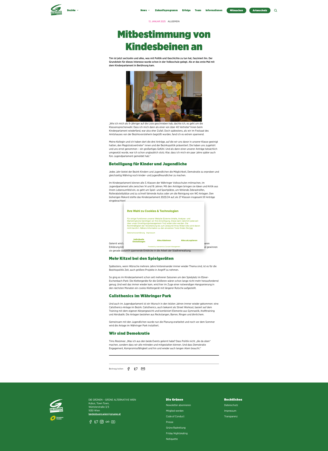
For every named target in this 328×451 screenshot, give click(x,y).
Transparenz (231, 416)
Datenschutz (231, 405)
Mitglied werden (175, 410)
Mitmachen (236, 10)
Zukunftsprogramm (166, 10)
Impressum (230, 410)
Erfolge (186, 10)
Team (198, 10)
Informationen (214, 10)
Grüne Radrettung (176, 427)
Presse (169, 422)
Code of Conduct (175, 416)
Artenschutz (260, 10)
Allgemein (174, 21)
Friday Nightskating (177, 433)
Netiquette (172, 438)
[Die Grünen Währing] (56, 10)
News (144, 10)
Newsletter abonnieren (178, 405)
